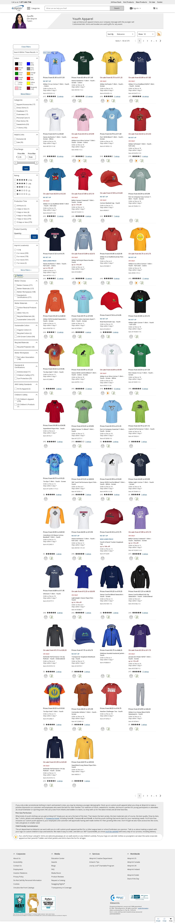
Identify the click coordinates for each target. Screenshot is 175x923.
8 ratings (117, 278)
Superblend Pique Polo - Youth (54, 428)
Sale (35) (20, 142)
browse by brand (52, 818)
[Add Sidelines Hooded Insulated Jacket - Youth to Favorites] (102, 676)
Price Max (32, 153)
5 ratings (60, 441)
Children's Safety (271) (25, 375)
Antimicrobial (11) (23, 372)
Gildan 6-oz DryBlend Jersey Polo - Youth (112, 258)
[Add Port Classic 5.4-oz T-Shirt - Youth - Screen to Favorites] (131, 393)
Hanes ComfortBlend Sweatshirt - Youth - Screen (112, 595)
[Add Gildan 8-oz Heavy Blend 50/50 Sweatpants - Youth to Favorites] (131, 729)
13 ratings (60, 332)
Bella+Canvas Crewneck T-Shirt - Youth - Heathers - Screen (140, 540)
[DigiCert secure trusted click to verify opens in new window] (118, 898)
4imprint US (131, 858)
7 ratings (117, 156)
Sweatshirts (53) (23, 124)
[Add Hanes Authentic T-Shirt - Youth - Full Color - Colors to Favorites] (45, 283)
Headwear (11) (22, 111)
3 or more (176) (22, 256)
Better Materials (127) (25, 289)
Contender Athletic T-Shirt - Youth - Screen (84, 713)
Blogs (53, 866)
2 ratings (116, 441)
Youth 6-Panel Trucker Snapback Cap (111, 543)
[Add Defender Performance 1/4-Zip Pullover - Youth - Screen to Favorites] (45, 785)
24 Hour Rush (116, 2)
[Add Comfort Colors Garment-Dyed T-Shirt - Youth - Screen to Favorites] (74, 336)
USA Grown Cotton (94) (26, 337)
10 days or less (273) (24, 222)
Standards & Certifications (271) (24, 296)
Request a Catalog (58, 880)
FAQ (52, 869)
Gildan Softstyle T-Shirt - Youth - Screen (112, 85)
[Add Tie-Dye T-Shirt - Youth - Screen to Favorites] (45, 499)
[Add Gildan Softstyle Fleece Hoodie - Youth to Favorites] (74, 283)
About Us (16, 858)
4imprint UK (131, 866)
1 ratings (59, 388)
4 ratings (145, 156)
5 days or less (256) (24, 216)
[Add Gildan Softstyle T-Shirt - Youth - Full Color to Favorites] (131, 160)
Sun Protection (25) (24, 378)
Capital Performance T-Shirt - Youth (141, 429)
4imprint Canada (133, 862)
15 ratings (60, 216)
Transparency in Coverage (61, 888)
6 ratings (116, 332)
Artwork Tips (94, 862)
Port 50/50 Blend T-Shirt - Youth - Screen (112, 138)
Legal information (143, 908)
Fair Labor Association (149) (25, 358)
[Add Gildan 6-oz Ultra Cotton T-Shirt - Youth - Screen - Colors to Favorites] (74, 160)
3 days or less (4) (23, 212)
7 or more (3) (22, 263)
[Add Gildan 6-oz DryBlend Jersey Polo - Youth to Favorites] (102, 283)
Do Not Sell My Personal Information (27, 880)
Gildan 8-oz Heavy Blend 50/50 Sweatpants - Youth (139, 713)
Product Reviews (57, 877)
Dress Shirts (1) (22, 108)
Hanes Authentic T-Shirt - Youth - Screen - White (55, 138)
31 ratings (60, 278)
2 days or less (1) (23, 209)
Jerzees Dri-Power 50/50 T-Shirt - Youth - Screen (140, 658)
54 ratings (88, 156)
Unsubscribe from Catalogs (24, 888)
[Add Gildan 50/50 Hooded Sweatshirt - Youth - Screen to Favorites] (45, 336)
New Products (141, 2)
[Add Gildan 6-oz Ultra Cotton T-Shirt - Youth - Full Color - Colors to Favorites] (131, 283)
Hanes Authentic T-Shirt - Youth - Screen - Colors (84, 82)
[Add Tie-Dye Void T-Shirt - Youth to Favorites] (45, 729)
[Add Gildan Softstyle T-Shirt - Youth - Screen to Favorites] (102, 100)
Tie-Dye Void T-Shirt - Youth (53, 711)
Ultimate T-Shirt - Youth (52, 594)
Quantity (17, 233)
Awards (54, 862)
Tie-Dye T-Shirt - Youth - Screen (54, 481)
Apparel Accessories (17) (26, 104)
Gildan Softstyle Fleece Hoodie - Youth (83, 261)
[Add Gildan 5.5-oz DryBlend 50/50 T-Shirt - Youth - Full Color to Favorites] (45, 220)
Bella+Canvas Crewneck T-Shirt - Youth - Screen (83, 201)
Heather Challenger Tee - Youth (111, 711)
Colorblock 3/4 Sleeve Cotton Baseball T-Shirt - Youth (53, 536)
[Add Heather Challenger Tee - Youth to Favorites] (102, 729)
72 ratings (60, 96)
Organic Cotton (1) (24, 330)
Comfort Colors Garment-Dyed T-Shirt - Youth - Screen (84, 320)
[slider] (16, 162)
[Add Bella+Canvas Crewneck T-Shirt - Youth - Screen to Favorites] (74, 220)
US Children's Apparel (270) (25, 400)
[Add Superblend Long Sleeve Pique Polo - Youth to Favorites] (74, 785)
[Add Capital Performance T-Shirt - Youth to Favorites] (131, 446)
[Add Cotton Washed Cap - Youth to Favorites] (102, 220)
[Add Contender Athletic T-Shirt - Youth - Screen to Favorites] (74, 729)
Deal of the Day (133, 879)
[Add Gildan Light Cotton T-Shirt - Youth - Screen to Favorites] (131, 499)
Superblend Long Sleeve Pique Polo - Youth (84, 766)
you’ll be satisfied (111, 831)
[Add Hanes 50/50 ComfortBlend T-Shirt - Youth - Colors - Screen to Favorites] (74, 393)
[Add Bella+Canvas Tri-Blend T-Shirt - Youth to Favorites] (74, 446)
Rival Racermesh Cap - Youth (110, 322)
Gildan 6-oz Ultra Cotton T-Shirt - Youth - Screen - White (112, 377)
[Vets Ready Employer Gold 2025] (33, 903)
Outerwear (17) (22, 114)
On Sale (152, 2)
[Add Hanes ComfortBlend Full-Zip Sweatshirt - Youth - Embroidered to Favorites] (131, 617)
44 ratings (145, 96)
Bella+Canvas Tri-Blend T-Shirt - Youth (83, 430)
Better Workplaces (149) (26, 292)
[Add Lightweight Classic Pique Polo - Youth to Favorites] (74, 617)
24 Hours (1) (21, 206)
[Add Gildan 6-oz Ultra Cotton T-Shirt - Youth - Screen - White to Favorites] (102, 393)
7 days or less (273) (24, 219)
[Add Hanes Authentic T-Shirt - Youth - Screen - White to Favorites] (45, 160)
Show (140, 34)
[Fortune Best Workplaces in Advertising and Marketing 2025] (19, 903)
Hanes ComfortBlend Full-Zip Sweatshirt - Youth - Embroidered (140, 595)
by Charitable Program (101, 866)
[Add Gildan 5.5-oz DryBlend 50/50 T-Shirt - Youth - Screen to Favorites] (131, 100)
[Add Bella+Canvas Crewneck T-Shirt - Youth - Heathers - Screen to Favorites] (131, 558)
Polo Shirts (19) (22, 121)
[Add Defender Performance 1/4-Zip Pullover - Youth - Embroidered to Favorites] (45, 676)
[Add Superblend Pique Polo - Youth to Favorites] (45, 446)
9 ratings (88, 554)
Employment (18, 869)
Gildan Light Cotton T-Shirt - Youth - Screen (141, 483)
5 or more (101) (22, 260)
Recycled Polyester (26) (25, 347)
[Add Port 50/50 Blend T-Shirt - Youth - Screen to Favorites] (102, 160)
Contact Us (17, 866)
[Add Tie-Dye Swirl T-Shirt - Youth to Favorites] (45, 393)
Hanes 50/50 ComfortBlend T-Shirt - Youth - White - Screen (113, 483)
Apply (26, 168)
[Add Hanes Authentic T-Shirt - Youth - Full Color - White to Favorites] (74, 558)
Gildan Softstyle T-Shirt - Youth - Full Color (140, 145)
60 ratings (60, 156)
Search (116, 8)
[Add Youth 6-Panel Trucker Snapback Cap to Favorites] (102, 558)
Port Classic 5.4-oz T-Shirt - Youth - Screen (141, 374)
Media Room (56, 873)
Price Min (21, 153)
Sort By (111, 34)
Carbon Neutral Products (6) (26, 309)
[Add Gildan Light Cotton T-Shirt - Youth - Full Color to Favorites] (131, 336)
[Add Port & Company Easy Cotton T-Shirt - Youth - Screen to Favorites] (131, 220)
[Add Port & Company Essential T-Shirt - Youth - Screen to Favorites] (102, 446)
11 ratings (117, 96)
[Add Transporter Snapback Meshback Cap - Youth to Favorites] (74, 676)
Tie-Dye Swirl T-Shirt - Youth (53, 372)
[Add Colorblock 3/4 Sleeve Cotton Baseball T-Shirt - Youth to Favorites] (45, 558)
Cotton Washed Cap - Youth (110, 203)
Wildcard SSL (115, 904)
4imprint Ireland (133, 869)
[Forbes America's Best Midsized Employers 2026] (48, 903)
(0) (155, 8)
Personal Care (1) (23, 118)
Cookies (16, 884)
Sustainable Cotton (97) (26, 320)
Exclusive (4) (21, 139)
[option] (20, 63)
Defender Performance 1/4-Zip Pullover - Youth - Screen (54, 770)
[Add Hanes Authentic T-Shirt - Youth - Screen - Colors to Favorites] (74, 100)
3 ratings (88, 441)
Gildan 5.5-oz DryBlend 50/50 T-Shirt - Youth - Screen (141, 85)
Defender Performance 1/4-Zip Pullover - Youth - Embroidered (54, 658)
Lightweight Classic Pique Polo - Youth (83, 599)
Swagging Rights (58, 884)
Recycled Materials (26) (25, 316)
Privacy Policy (18, 877)
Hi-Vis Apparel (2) (23, 389)
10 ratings (88, 278)
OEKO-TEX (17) (22, 313)
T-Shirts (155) (22, 128)
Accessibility (17, 862)
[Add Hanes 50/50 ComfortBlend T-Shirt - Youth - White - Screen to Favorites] (102, 499)
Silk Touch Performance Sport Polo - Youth (84, 483)
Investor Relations (20, 873)
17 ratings (145, 278)
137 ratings (89, 96)
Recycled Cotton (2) (24, 333)
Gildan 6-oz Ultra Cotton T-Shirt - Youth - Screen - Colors (84, 141)
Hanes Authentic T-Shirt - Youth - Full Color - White (84, 540)
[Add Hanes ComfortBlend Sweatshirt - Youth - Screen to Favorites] (102, 617)
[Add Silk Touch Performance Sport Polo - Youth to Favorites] (74, 499)
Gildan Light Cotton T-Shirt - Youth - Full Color (141, 323)
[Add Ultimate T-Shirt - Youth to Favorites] (45, 617)
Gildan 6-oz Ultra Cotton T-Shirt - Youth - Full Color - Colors (141, 265)
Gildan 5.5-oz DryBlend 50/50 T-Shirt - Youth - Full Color (56, 205)
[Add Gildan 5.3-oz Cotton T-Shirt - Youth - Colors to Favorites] (45, 100)
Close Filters (26, 47)
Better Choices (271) (25, 285)
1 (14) (19, 250)
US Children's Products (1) (26, 405)
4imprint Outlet (133, 875)
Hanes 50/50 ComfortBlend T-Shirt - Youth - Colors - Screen (84, 374)
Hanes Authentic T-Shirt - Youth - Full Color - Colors (55, 265)
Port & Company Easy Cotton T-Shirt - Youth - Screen (140, 198)
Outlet (160, 2)
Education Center (57, 858)
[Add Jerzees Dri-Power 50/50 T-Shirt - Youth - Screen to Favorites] (131, 676)
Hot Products (128, 2)
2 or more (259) (22, 253)
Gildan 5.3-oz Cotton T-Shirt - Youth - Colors (56, 85)
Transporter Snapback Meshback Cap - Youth (83, 658)
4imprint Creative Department (100, 858)
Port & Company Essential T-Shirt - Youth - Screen (112, 430)
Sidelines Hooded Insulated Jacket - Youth (112, 654)
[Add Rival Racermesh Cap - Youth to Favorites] (102, 336)
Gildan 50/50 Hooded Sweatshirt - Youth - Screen (55, 320)
